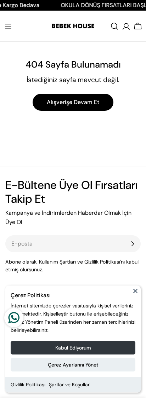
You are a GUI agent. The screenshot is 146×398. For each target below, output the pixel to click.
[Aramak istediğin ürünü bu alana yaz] (114, 26)
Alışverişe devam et (73, 102)
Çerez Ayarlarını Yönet (73, 365)
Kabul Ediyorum (73, 348)
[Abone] (132, 243)
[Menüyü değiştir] (8, 26)
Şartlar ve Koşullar (69, 384)
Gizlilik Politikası (28, 384)
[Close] (135, 293)
